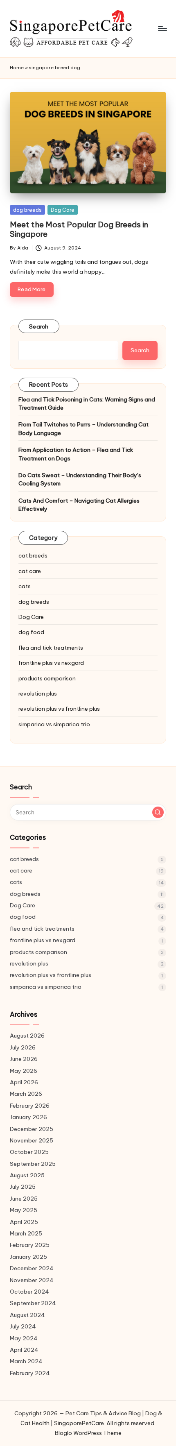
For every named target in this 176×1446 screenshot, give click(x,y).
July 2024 (23, 1326)
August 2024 (27, 1315)
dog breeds (27, 209)
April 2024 (24, 1349)
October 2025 (29, 1152)
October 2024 (29, 1291)
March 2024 (26, 1361)
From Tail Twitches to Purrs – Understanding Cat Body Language (83, 428)
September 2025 (33, 1163)
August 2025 (27, 1175)
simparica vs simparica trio (54, 724)
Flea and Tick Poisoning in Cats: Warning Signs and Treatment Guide (86, 403)
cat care (29, 571)
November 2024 (32, 1280)
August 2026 (27, 1035)
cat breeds (32, 555)
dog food (31, 632)
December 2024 (32, 1268)
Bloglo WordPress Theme (88, 1433)
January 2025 (28, 1256)
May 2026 (23, 1070)
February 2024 (30, 1373)
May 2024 (24, 1338)
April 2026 (24, 1082)
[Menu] (162, 28)
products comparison (47, 678)
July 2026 (23, 1047)
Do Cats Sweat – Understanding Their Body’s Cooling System (79, 479)
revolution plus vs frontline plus (59, 708)
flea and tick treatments (50, 647)
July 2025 (23, 1186)
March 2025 (26, 1233)
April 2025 (24, 1222)
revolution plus (37, 693)
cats (24, 586)
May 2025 (23, 1210)
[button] (158, 812)
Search (39, 326)
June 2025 (24, 1198)
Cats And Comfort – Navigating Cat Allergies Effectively (79, 504)
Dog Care (62, 209)
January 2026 (28, 1117)
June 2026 (24, 1059)
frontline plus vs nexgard (51, 662)
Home (17, 67)
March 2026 (26, 1093)
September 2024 (33, 1303)
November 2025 (31, 1140)
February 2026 (30, 1105)
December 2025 (31, 1129)
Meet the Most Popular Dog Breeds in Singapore (79, 229)
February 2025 (30, 1245)
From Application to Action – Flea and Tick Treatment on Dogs (75, 454)
